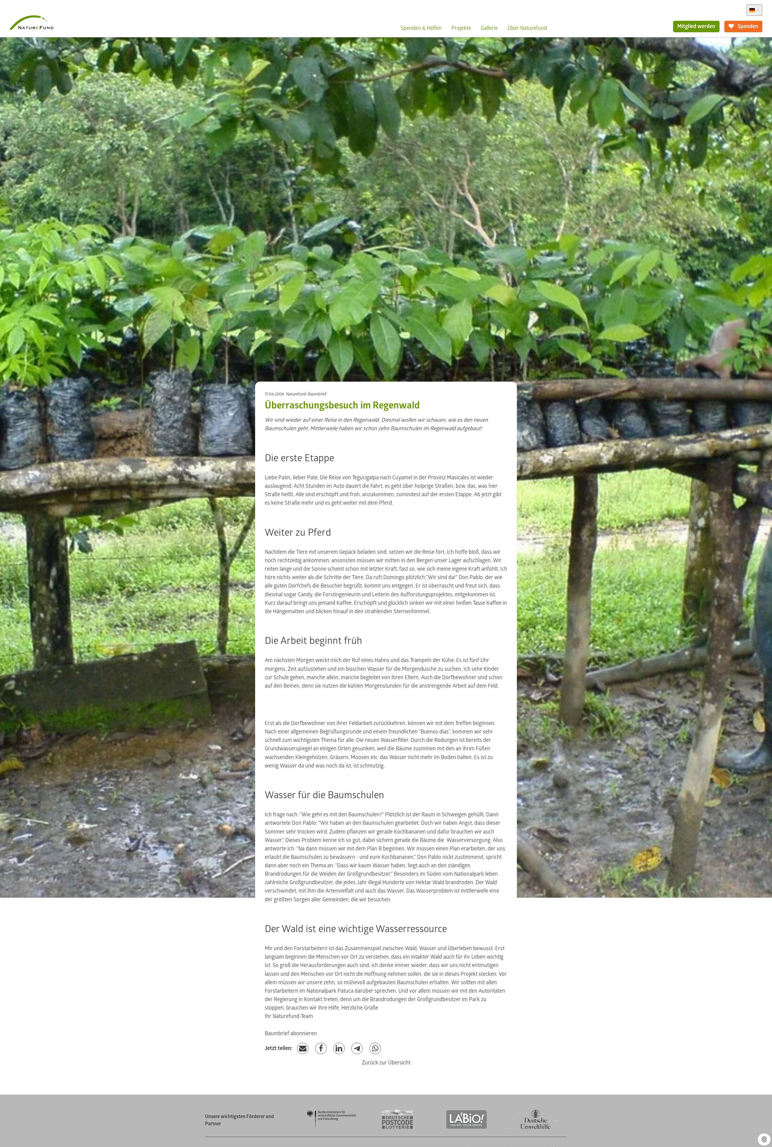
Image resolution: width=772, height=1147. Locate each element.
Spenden (747, 26)
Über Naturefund (527, 28)
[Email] (302, 1048)
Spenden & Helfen (421, 28)
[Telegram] (357, 1048)
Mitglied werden (696, 26)
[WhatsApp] (375, 1048)
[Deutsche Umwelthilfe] (536, 1128)
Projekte (461, 28)
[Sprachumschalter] (754, 10)
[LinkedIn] (339, 1048)
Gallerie (489, 28)
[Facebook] (321, 1048)
